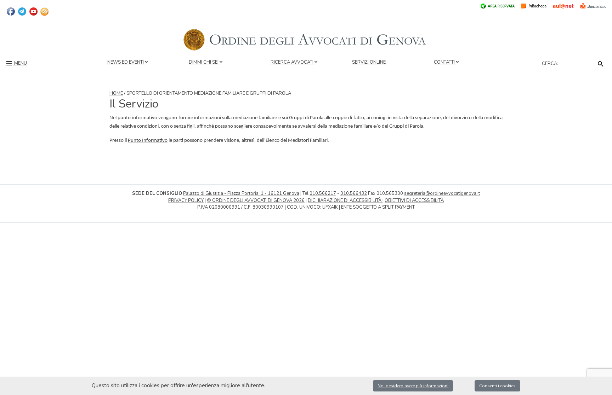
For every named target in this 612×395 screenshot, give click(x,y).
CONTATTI (445, 62)
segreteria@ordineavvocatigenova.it (442, 193)
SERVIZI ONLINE (369, 62)
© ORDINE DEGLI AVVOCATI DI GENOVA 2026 (256, 200)
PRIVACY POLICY (186, 200)
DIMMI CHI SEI (204, 62)
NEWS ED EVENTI (126, 62)
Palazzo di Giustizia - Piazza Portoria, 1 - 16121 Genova (241, 193)
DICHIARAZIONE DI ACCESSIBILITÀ (345, 200)
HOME (116, 93)
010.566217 (323, 193)
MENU (20, 63)
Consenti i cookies (497, 386)
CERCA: (550, 63)
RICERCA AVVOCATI (292, 62)
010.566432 (353, 193)
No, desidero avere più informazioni (413, 386)
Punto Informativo (148, 140)
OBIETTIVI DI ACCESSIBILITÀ (414, 200)
